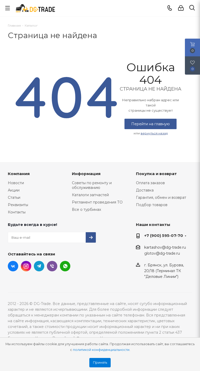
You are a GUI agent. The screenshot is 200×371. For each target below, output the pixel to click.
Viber (52, 266)
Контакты (17, 212)
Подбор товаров (151, 204)
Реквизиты (18, 204)
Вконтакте (13, 266)
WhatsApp (65, 266)
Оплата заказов (150, 183)
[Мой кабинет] (181, 8)
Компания (19, 173)
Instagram (26, 266)
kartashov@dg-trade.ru (165, 247)
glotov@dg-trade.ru (162, 253)
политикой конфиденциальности (101, 350)
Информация (86, 173)
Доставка (145, 190)
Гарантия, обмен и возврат (161, 197)
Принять (100, 362)
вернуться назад (154, 133)
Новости (16, 183)
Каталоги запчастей (90, 195)
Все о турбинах (86, 209)
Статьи (14, 197)
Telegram (39, 266)
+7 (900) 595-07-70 (163, 235)
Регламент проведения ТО (97, 202)
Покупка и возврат (156, 173)
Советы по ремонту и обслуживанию (92, 185)
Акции (14, 190)
